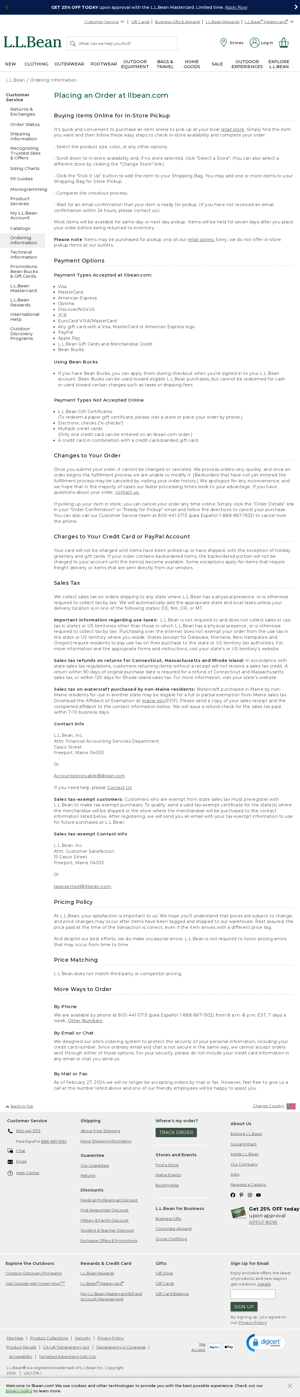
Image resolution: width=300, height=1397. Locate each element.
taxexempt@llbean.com (82, 886)
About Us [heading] (241, 1123)
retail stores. (201, 239)
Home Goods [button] (192, 64)
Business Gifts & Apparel (177, 21)
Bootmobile (167, 1185)
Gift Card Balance (172, 1293)
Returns (88, 1175)
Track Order (176, 1132)
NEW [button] (10, 64)
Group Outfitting (171, 1238)
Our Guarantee (95, 1165)
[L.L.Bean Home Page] (34, 42)
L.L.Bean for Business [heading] (180, 1208)
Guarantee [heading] (92, 1155)
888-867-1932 (54, 1141)
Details (264, 1284)
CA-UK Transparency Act (66, 1347)
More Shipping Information (106, 1141)
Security (83, 1338)
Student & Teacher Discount (107, 1230)
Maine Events (168, 1174)
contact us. (127, 492)
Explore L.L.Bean (246, 1133)
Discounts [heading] (92, 1190)
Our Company (244, 1164)
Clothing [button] (36, 64)
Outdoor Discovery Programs (34, 1273)
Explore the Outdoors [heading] (30, 1263)
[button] (266, 1342)
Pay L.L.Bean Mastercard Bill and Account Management (111, 1296)
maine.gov (153, 700)
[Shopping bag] (286, 42)
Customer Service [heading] (27, 1120)
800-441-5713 (28, 1130)
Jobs (235, 1174)
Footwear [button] (104, 64)
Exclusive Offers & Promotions (109, 1240)
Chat (20, 1150)
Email (21, 1161)
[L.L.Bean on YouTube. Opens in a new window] (258, 1194)
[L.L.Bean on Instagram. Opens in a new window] (250, 1194)
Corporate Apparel (174, 1228)
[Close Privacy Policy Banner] (290, 1386)
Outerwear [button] (69, 64)
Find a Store (167, 1164)
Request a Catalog (248, 1184)
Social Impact (244, 1144)
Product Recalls (21, 1347)
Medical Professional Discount (109, 1200)
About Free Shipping (100, 1130)
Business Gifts (168, 1218)
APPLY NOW (263, 1222)
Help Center (28, 1172)
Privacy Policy (252, 1322)
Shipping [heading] (90, 1120)
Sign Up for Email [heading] (250, 1263)
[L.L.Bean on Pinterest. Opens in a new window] (241, 1194)
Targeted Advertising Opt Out (67, 1356)
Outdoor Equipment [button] (135, 64)
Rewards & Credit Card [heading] (106, 1263)
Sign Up (244, 1307)
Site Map (14, 1338)
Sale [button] (217, 64)
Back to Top (22, 1106)
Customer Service (101, 21)
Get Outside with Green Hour (35, 1283)
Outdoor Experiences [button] (247, 64)
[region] (150, 7)
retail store (232, 129)
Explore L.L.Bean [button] (278, 64)
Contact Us (119, 787)
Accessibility (20, 1356)
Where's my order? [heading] (177, 1120)
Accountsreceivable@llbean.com (89, 775)
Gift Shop (164, 1273)
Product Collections (49, 1338)
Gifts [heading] (161, 1263)
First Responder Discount (105, 1210)
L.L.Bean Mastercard (102, 1283)
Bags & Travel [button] (165, 64)
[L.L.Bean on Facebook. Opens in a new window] (233, 1194)
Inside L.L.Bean (245, 1154)
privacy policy (19, 1391)
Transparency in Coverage (121, 1347)
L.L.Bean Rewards (222, 21)
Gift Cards (140, 21)
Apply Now (236, 7)
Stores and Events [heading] (176, 1154)
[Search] (73, 43)
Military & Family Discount (105, 1220)
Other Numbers (85, 1020)
